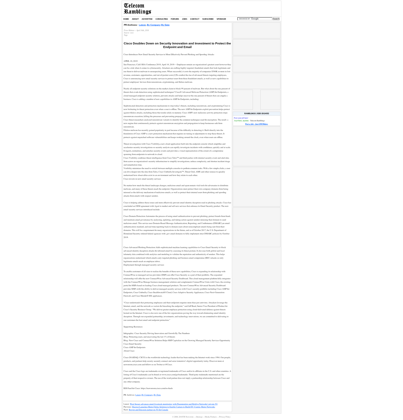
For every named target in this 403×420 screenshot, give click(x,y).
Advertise (147, 19)
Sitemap (199, 416)
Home (126, 19)
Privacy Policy (224, 416)
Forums (175, 19)
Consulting (162, 19)
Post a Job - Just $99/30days (256, 124)
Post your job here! (241, 118)
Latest (142, 25)
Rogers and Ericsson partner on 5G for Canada (148, 409)
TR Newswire (137, 8)
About (135, 19)
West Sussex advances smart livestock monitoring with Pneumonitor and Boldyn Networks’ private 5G (174, 404)
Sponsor (221, 19)
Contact (194, 19)
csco (131, 33)
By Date (165, 25)
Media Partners (211, 416)
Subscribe (208, 19)
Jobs (184, 19)
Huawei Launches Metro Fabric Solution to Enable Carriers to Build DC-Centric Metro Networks (173, 406)
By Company (154, 25)
